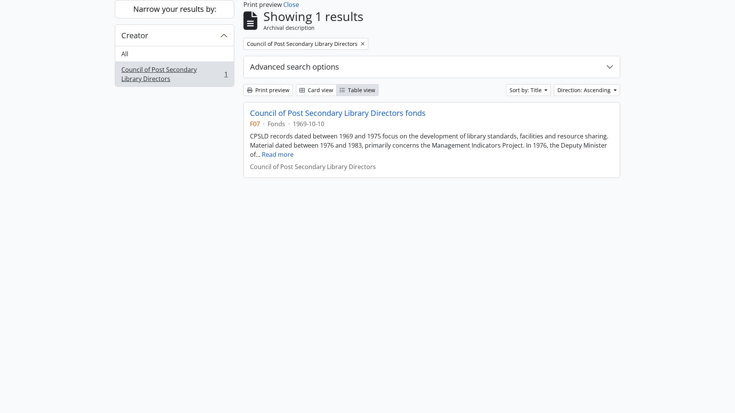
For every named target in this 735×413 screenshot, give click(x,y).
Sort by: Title (526, 90)
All (124, 54)
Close (291, 4)
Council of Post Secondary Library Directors (174, 74)
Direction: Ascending (584, 90)
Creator (134, 35)
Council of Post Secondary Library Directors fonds (338, 113)
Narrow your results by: (174, 9)
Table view (360, 90)
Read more (278, 154)
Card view (319, 90)
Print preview (271, 90)
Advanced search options (294, 67)
